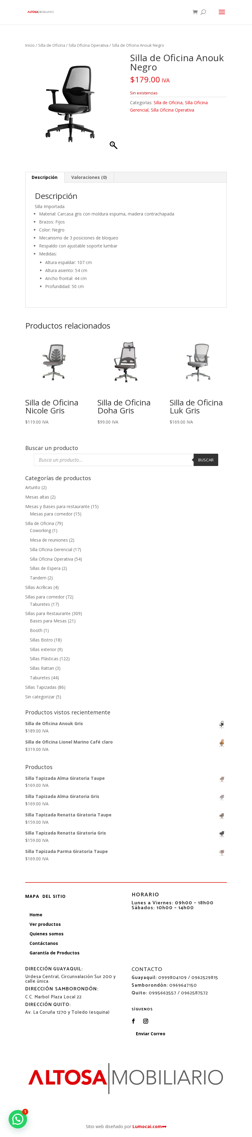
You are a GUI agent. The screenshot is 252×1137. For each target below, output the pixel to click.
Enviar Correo (150, 1033)
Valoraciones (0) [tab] (89, 177)
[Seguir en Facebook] (133, 1021)
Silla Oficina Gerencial (51, 549)
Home (36, 915)
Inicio (30, 45)
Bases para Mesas (48, 621)
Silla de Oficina (51, 45)
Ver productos (45, 924)
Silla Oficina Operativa (88, 45)
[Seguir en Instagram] (146, 1021)
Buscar (206, 460)
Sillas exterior (43, 649)
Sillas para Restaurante (48, 613)
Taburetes (40, 604)
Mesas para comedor (51, 514)
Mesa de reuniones (49, 540)
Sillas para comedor (45, 597)
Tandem (38, 578)
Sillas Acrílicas (38, 587)
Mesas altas (37, 497)
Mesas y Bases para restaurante (57, 506)
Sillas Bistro (41, 640)
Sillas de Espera (45, 568)
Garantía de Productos (55, 953)
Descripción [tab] (44, 177)
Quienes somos (47, 934)
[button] (18, 1119)
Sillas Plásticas (44, 658)
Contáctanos (44, 943)
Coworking (40, 530)
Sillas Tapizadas (41, 687)
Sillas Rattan (42, 668)
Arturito (32, 487)
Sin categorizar (40, 697)
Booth (36, 630)
